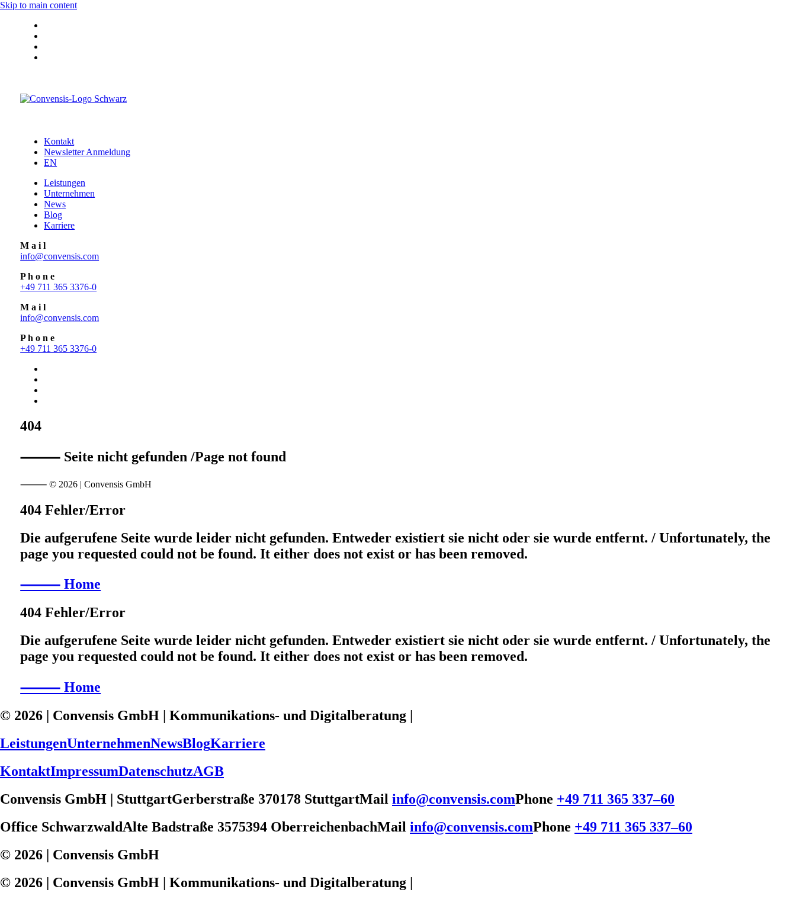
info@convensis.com (59, 256)
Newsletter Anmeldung (87, 152)
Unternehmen (69, 193)
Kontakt (59, 141)
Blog (53, 215)
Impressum (84, 771)
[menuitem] (416, 25)
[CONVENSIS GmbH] (404, 99)
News (55, 204)
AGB (208, 771)
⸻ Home (60, 584)
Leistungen (64, 183)
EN (50, 163)
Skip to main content (38, 5)
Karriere (59, 225)
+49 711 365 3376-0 (58, 287)
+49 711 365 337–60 (616, 799)
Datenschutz (155, 771)
